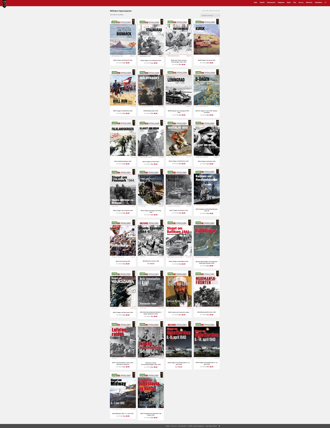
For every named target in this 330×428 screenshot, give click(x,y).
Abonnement (271, 2)
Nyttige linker (211, 426)
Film (294, 2)
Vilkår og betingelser (196, 426)
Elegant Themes (122, 426)
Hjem (255, 2)
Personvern (182, 426)
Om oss (301, 2)
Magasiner (281, 2)
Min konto (309, 2)
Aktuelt (262, 2)
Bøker (289, 2)
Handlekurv (318, 2)
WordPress (137, 426)
